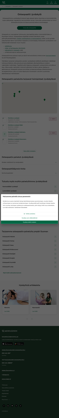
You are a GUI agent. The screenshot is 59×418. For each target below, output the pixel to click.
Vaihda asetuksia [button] (30, 213)
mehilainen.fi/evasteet (20, 207)
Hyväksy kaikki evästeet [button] (29, 222)
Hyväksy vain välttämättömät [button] (29, 218)
